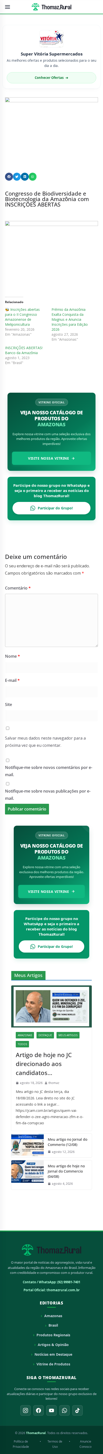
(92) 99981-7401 (68, 1282)
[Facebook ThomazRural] (38, 1410)
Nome (12, 656)
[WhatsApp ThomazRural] (64, 1410)
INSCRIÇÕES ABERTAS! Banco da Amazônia (23, 350)
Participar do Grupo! (55, 508)
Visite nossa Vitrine (48, 458)
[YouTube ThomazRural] (51, 1410)
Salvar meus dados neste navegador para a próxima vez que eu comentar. (45, 741)
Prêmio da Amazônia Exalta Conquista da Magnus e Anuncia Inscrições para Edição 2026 (70, 319)
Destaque (45, 1035)
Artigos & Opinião (53, 1344)
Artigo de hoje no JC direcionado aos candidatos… (44, 1064)
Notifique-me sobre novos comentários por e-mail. (48, 771)
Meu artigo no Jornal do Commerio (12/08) (67, 1142)
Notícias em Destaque (53, 1354)
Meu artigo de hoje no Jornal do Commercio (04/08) (66, 1171)
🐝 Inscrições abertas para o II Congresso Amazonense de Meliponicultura (22, 317)
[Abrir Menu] (7, 7)
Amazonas (25, 1035)
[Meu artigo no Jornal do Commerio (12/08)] (27, 1146)
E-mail (12, 680)
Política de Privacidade (21, 1444)
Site (8, 704)
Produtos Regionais (53, 1335)
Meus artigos (68, 1035)
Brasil (53, 1325)
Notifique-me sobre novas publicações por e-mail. (47, 794)
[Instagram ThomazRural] (25, 1410)
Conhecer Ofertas (51, 77)
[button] (9, 177)
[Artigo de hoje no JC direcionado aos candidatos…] (51, 1006)
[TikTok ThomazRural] (77, 1410)
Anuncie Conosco (86, 1444)
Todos (22, 1044)
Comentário (18, 588)
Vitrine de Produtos (53, 1364)
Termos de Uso (55, 1444)
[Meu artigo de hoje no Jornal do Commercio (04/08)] (27, 1174)
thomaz (53, 1083)
